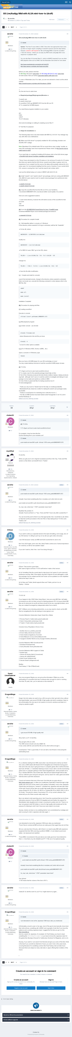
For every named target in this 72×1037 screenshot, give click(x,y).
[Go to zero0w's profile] (5, 19)
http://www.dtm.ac (24, 932)
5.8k (11, 469)
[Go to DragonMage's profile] (10, 700)
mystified (10, 451)
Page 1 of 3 (23, 27)
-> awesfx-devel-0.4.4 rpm (26, 186)
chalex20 (10, 415)
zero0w (12, 18)
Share (52, 19)
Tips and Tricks (25, 20)
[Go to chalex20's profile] (10, 421)
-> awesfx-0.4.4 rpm (25, 184)
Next (12, 27)
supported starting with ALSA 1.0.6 (47, 75)
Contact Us (36, 1032)
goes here (36, 73)
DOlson (10, 530)
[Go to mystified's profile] (10, 457)
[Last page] (16, 27)
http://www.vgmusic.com (26, 782)
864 (11, 49)
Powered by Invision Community (36, 1034)
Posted (26, 34)
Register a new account (20, 988)
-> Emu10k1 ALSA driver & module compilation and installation (36, 156)
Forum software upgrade (11, 1019)
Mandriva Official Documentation (13, 1015)
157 (11, 430)
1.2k (11, 545)
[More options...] (67, 34)
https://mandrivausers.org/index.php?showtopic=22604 (35, 83)
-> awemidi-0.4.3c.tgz (25, 215)
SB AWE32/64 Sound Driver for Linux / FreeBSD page (42, 209)
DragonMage (10, 694)
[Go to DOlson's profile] (10, 536)
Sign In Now (51, 988)
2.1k (11, 709)
